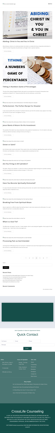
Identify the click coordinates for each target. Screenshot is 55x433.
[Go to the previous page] (22, 258)
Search (4, 262)
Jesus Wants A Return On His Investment (19, 125)
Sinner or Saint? (9, 144)
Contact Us (33, 374)
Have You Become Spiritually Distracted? (19, 183)
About (32, 362)
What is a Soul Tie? (10, 222)
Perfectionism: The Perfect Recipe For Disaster (22, 106)
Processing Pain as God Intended (16, 241)
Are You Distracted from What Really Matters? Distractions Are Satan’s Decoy (18, 275)
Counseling (33, 364)
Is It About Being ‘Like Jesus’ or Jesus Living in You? (13, 278)
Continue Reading (9, 51)
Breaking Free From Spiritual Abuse (17, 202)
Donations (33, 371)
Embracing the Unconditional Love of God (11, 281)
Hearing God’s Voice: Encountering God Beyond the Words (14, 277)
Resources (33, 366)
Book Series (34, 376)
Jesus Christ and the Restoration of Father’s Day (12, 280)
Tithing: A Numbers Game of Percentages (19, 87)
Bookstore (33, 369)
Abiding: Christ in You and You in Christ (18, 41)
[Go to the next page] (50, 258)
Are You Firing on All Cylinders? (15, 164)
